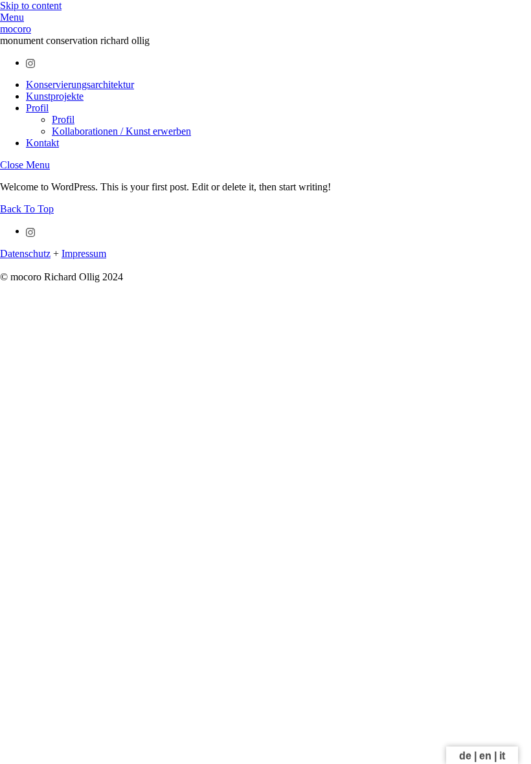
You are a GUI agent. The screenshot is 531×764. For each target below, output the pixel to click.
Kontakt (42, 142)
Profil (37, 107)
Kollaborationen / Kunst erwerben (121, 131)
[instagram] (31, 62)
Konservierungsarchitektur (80, 84)
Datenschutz (25, 253)
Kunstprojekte (55, 96)
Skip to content (31, 5)
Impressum (84, 253)
